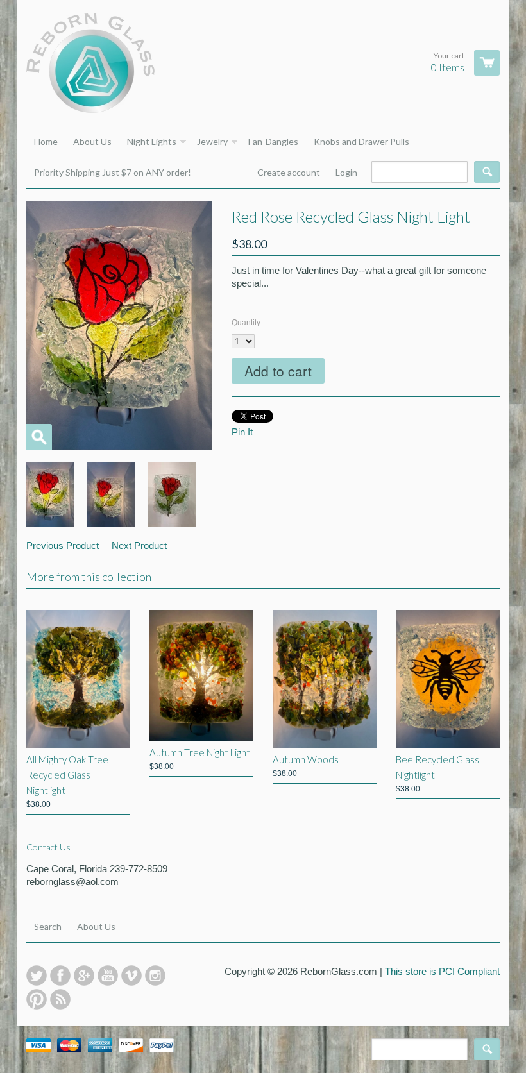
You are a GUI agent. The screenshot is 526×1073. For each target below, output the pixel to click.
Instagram (155, 975)
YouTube (108, 975)
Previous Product (62, 545)
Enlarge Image (39, 437)
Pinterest (36, 999)
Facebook (60, 975)
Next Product (139, 545)
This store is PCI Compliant (442, 971)
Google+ (84, 975)
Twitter (36, 975)
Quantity (246, 322)
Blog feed (60, 999)
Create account (288, 172)
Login (346, 172)
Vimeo (131, 975)
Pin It (242, 432)
